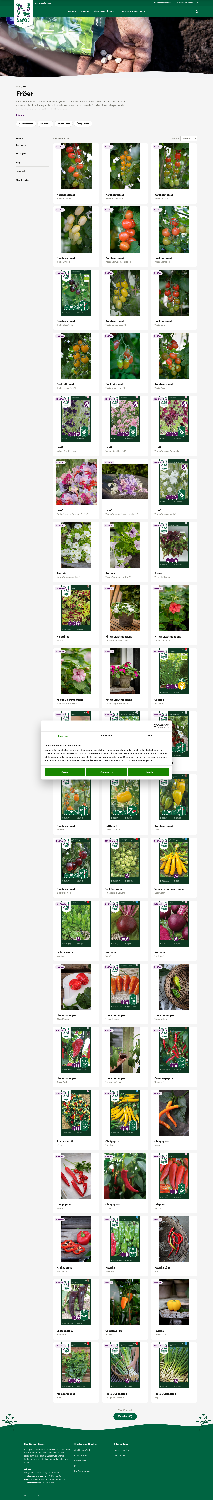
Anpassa (104, 772)
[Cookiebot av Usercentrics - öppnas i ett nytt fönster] (156, 726)
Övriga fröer (83, 123)
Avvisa (64, 772)
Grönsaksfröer (26, 123)
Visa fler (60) (125, 1416)
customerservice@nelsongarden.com (48, 1479)
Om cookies (119, 1455)
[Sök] (196, 11)
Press (77, 1465)
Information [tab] (106, 735)
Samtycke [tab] (63, 736)
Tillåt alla (148, 772)
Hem (18, 86)
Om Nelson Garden (184, 2)
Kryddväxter (64, 123)
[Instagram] (198, 3)
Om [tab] (150, 735)
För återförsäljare (162, 2)
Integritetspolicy (121, 1450)
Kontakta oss (80, 1460)
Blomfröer (45, 123)
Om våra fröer (80, 1455)
